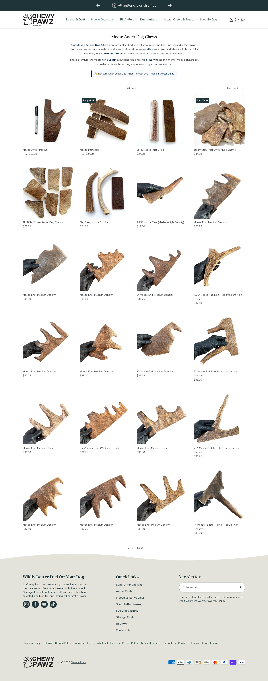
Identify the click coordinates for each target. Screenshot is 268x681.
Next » (141, 548)
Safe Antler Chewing (129, 585)
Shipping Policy (31, 643)
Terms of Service (150, 643)
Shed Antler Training (129, 604)
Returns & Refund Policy (57, 643)
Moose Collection (102, 20)
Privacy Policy (130, 643)
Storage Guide (125, 617)
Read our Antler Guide (162, 73)
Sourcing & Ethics (127, 611)
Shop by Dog (208, 20)
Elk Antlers (126, 20)
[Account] (231, 20)
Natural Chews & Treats (178, 20)
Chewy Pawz (78, 662)
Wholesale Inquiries (108, 643)
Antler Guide (124, 591)
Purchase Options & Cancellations (198, 643)
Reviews (121, 624)
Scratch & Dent (75, 20)
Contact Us (123, 630)
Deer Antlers (148, 20)
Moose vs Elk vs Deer (130, 598)
